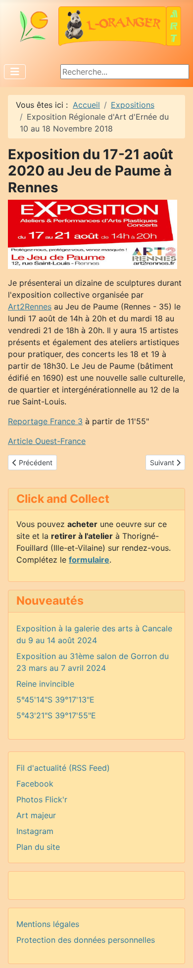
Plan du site (38, 847)
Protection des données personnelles (85, 940)
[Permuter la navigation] (15, 71)
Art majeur (36, 815)
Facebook (34, 784)
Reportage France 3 (45, 421)
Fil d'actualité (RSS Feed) (63, 768)
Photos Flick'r (41, 799)
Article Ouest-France (47, 441)
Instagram (34, 831)
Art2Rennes (29, 306)
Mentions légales (47, 924)
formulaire (89, 560)
